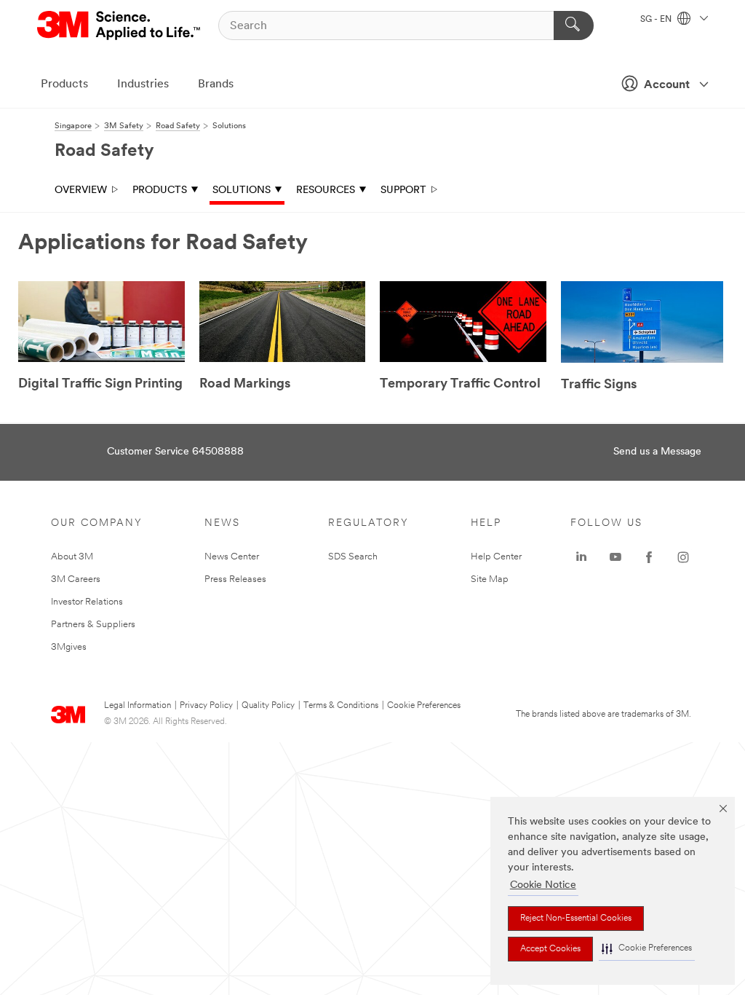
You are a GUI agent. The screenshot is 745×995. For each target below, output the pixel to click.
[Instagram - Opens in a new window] (683, 557)
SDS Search (353, 557)
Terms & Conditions (340, 705)
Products (64, 84)
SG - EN (657, 19)
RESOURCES (325, 190)
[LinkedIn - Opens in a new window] (581, 557)
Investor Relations (87, 602)
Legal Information (137, 705)
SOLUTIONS (241, 190)
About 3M (72, 557)
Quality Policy (268, 705)
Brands (216, 84)
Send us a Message (657, 452)
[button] (647, 949)
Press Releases (235, 579)
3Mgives (69, 647)
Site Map (490, 579)
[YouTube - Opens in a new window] (615, 557)
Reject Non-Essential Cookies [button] (576, 918)
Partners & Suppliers (93, 624)
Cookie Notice (543, 885)
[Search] (574, 25)
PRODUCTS (159, 190)
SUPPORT (403, 190)
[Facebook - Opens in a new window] (649, 557)
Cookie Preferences (424, 705)
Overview (81, 190)
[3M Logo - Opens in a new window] (119, 25)
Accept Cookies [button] (550, 949)
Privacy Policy (206, 705)
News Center (231, 557)
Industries (143, 84)
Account (667, 85)
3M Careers (75, 579)
